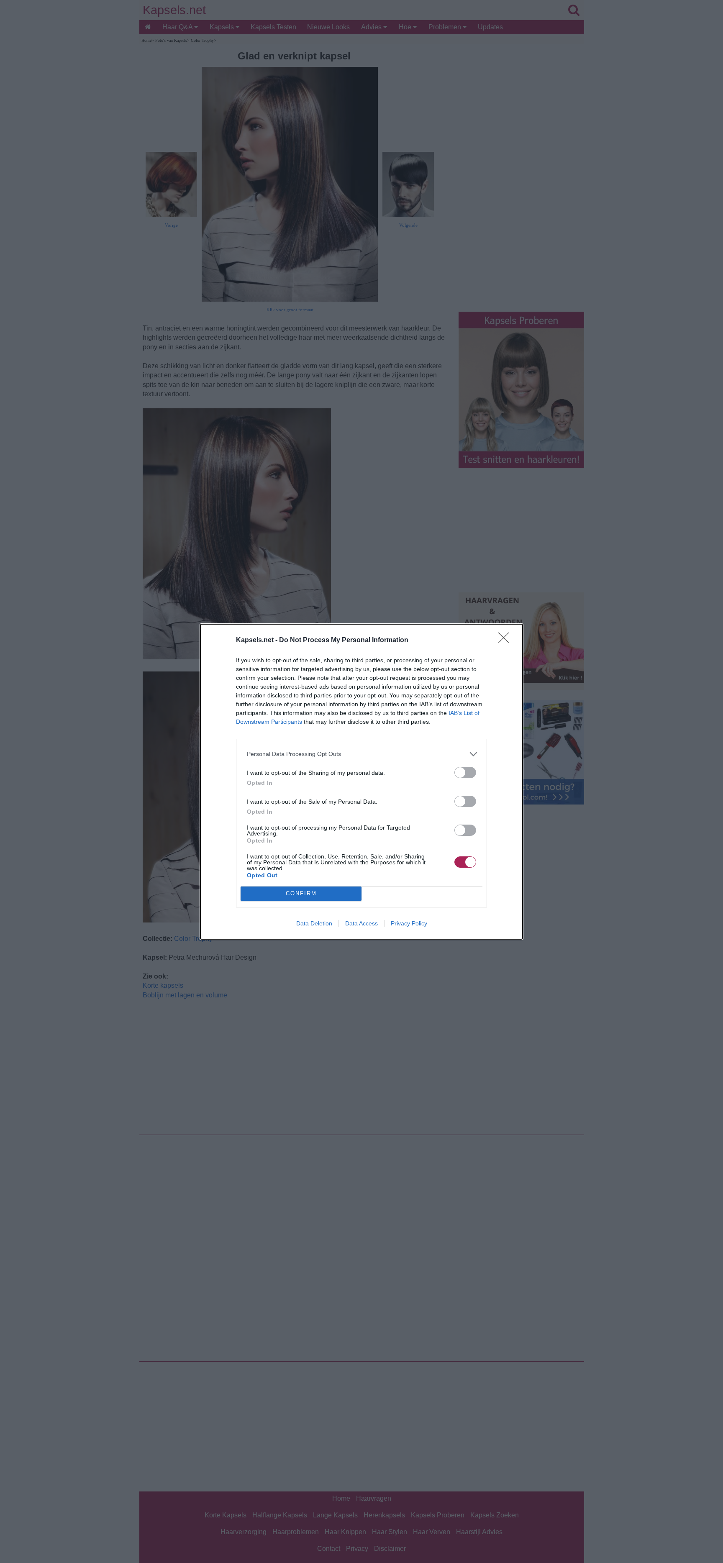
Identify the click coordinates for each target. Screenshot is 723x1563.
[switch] (465, 772)
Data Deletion (314, 923)
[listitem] (361, 754)
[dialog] (361, 781)
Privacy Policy (409, 923)
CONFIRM (301, 893)
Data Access (361, 923)
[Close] (506, 640)
